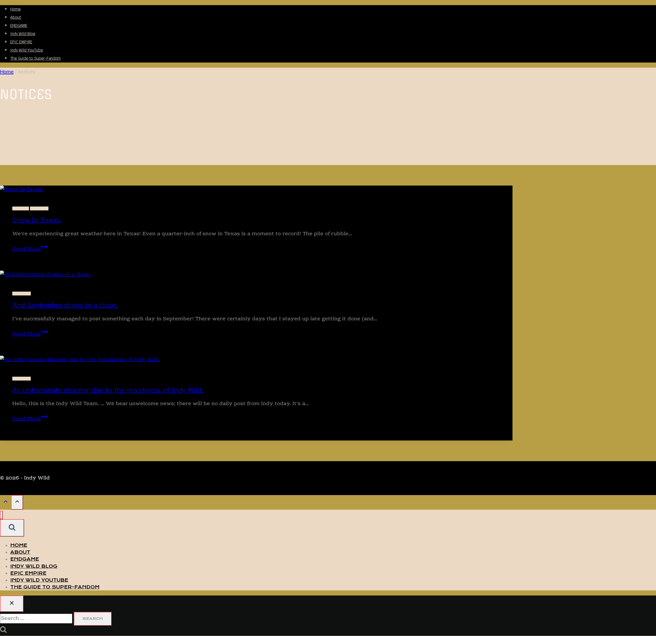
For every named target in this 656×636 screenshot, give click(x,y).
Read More (30, 249)
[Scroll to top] (5, 503)
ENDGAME (18, 25)
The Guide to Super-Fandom (35, 58)
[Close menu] (1, 515)
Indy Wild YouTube (26, 50)
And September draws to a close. (65, 305)
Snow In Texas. (36, 220)
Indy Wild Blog (22, 33)
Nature (20, 208)
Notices (39, 208)
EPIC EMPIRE (21, 41)
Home (15, 9)
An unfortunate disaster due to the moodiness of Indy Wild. (107, 390)
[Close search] (12, 604)
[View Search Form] (12, 528)
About (15, 17)
